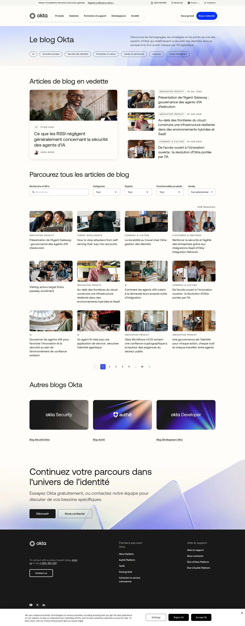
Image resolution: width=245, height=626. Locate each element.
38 (142, 366)
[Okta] (38, 16)
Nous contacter (206, 16)
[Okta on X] (37, 605)
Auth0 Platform (127, 560)
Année (191, 186)
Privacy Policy (63, 621)
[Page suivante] (149, 366)
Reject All (178, 617)
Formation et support (95, 16)
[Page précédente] (95, 366)
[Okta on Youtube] (30, 605)
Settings (156, 617)
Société (135, 16)
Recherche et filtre (39, 186)
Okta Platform (126, 554)
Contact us (41, 573)
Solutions (74, 16)
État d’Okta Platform (198, 562)
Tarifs (122, 566)
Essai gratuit (187, 16)
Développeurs (118, 16)
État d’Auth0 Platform (198, 568)
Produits (59, 16)
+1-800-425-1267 (48, 563)
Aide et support (195, 550)
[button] (106, 190)
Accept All (201, 617)
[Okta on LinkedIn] (43, 605)
